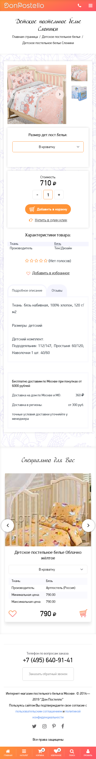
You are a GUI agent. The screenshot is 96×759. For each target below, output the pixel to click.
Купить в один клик (51, 220)
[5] (46, 261)
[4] (41, 261)
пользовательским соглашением (39, 711)
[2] (31, 261)
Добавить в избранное (51, 273)
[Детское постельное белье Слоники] (36, 95)
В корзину (83, 613)
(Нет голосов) (59, 261)
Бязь (57, 244)
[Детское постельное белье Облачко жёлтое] (48, 509)
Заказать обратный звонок (48, 674)
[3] (36, 261)
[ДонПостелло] (24, 5)
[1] (27, 261)
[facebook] (62, 726)
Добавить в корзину (52, 209)
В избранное (12, 613)
